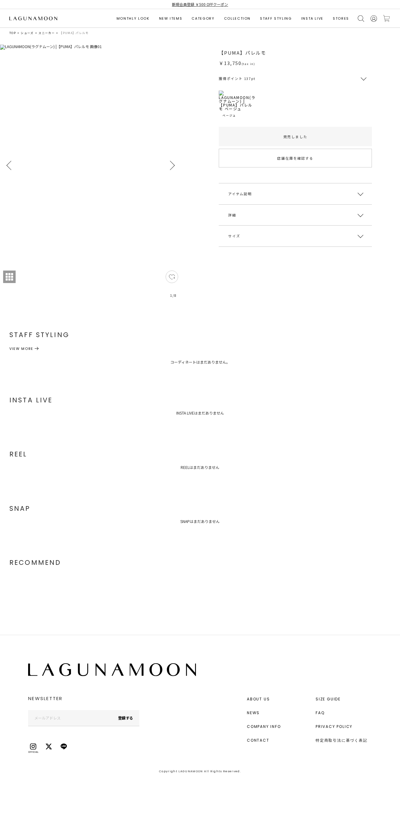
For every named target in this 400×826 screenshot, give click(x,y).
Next (171, 165)
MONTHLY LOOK (133, 18)
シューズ (27, 33)
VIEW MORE (21, 348)
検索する (361, 18)
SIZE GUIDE (328, 699)
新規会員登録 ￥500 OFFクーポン (200, 4)
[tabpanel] (90, 175)
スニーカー (46, 33)
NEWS (253, 712)
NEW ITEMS (170, 18)
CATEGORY (203, 18)
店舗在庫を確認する (295, 158)
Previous (9, 165)
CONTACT (258, 740)
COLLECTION (237, 18)
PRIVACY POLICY (334, 726)
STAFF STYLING (276, 18)
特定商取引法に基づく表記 (342, 740)
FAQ (320, 712)
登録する (125, 717)
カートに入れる (386, 18)
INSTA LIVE (312, 18)
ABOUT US (258, 699)
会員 (374, 18)
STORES (341, 18)
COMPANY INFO (264, 726)
